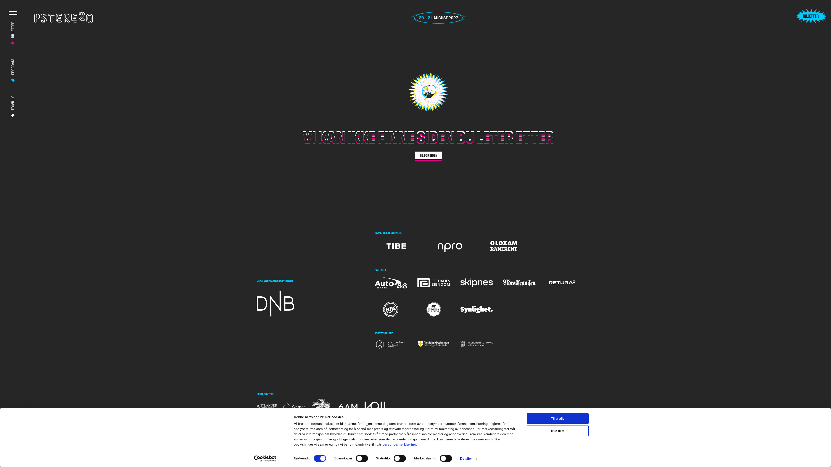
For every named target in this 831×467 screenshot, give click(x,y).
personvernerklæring (399, 444)
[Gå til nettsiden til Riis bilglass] (391, 309)
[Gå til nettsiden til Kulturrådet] (391, 344)
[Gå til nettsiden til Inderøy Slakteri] (433, 309)
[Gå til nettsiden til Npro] (450, 246)
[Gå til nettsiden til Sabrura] (321, 407)
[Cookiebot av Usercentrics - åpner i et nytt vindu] (265, 458)
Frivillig (13, 103)
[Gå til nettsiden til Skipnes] (476, 282)
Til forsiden (428, 155)
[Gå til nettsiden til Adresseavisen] (519, 283)
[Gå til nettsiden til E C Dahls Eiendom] (433, 283)
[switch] (362, 458)
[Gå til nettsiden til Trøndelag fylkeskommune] (433, 344)
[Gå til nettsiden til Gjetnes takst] (294, 407)
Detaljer (466, 458)
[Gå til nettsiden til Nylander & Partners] (267, 407)
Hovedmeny (13, 13)
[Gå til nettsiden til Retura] (562, 282)
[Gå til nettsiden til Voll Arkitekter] (375, 407)
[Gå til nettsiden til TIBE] (396, 246)
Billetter (13, 30)
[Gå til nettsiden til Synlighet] (476, 309)
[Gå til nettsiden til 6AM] (348, 407)
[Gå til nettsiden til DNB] (277, 304)
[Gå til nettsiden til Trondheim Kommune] (476, 344)
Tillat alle (557, 418)
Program (13, 67)
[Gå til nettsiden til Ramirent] (503, 246)
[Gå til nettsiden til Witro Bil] (391, 283)
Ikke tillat (557, 431)
